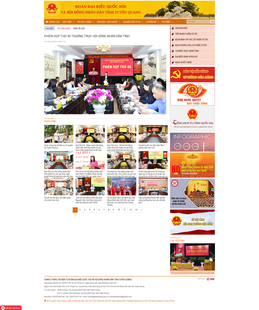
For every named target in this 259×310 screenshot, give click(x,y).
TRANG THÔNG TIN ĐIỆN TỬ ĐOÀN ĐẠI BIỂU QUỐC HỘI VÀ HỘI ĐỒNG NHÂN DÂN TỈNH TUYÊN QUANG (88, 279)
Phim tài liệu (79, 28)
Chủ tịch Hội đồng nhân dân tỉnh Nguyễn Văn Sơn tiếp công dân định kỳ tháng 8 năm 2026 (89, 200)
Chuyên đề (152, 23)
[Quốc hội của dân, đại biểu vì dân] (192, 235)
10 (119, 210)
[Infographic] (192, 152)
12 (131, 210)
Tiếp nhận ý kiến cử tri (185, 34)
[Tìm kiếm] (212, 21)
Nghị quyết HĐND (183, 62)
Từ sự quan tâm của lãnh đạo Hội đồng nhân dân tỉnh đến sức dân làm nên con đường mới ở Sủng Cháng (121, 201)
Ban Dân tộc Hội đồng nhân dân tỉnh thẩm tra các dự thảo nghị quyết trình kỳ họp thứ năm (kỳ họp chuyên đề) (58, 175)
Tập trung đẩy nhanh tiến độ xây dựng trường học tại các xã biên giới (152, 200)
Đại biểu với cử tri (133, 23)
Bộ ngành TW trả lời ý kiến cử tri (191, 39)
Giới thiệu (69, 23)
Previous (173, 256)
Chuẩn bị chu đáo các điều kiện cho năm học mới (57, 199)
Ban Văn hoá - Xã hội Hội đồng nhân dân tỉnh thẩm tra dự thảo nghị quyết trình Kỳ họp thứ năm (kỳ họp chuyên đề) (120, 149)
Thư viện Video (64, 28)
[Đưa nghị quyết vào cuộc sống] (192, 105)
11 (125, 210)
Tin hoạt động (86, 23)
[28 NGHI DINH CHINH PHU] (192, 208)
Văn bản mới (180, 28)
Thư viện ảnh (177, 240)
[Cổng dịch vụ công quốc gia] (192, 132)
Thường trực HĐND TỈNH (186, 51)
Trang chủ (54, 22)
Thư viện (167, 23)
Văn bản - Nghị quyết (109, 23)
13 (136, 210)
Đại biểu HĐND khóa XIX (185, 56)
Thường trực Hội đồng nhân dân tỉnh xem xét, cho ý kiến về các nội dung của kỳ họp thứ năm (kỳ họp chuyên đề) (121, 175)
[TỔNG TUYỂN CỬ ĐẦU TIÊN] (192, 178)
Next (211, 256)
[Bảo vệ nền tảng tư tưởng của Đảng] (192, 82)
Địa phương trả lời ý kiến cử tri (190, 45)
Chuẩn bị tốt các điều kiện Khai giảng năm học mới (151, 146)
